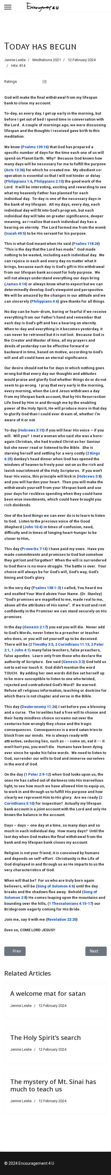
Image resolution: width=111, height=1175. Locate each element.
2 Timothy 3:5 (41, 644)
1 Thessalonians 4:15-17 (70, 903)
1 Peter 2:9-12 (37, 774)
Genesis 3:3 (73, 662)
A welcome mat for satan (48, 993)
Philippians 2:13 (48, 181)
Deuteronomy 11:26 (39, 707)
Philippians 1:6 (19, 181)
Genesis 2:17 (35, 627)
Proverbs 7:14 (34, 549)
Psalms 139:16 (35, 147)
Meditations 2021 (46, 60)
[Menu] (7, 7)
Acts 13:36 (15, 170)
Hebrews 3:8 (89, 476)
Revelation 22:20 (61, 919)
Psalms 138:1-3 (46, 588)
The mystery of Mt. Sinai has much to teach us (53, 1085)
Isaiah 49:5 (15, 233)
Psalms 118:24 (85, 243)
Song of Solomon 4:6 (55, 886)
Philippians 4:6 (44, 301)
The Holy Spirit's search (45, 1037)
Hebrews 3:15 (31, 430)
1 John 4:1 (20, 650)
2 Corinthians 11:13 (72, 644)
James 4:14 (16, 284)
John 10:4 (32, 527)
